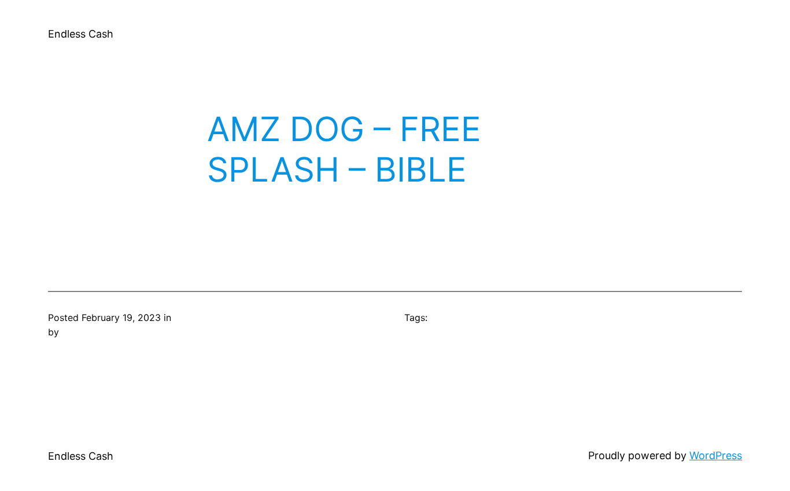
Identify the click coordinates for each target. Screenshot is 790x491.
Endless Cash (80, 34)
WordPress (715, 455)
